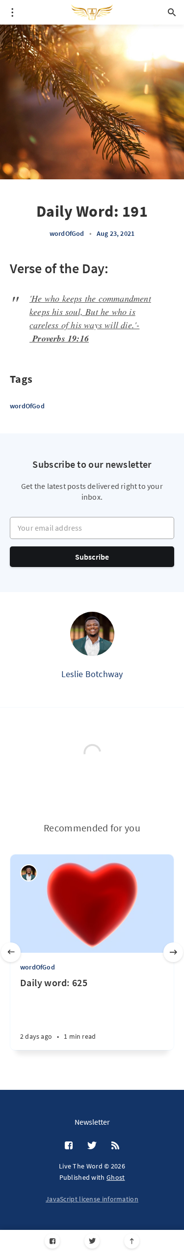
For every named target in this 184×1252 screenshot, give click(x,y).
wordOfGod (67, 233)
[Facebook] (52, 1241)
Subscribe (92, 557)
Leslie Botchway (92, 674)
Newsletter (92, 1122)
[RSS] (115, 1145)
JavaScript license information (92, 1199)
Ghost (115, 1177)
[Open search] (171, 12)
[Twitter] (92, 1241)
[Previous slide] (11, 952)
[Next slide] (173, 952)
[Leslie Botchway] (92, 634)
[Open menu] (12, 12)
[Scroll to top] (131, 1241)
